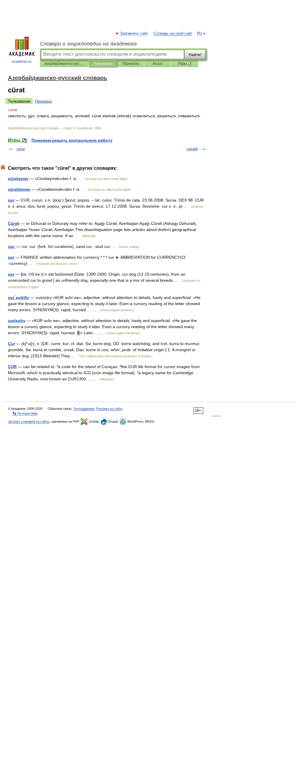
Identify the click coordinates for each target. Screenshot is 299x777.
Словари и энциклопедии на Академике (88, 44)
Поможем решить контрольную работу (72, 140)
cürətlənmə (19, 189)
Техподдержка (83, 408)
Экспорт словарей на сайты (28, 421)
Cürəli (14, 223)
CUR (12, 366)
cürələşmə (18, 178)
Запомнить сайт (134, 34)
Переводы (130, 64)
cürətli (192, 148)
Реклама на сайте (109, 408)
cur (11, 200)
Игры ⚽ (185, 64)
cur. (11, 246)
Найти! (195, 54)
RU (199, 34)
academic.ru (22, 62)
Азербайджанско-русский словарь (64, 64)
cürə (21, 148)
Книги (158, 64)
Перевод (43, 101)
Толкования (102, 64)
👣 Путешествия (24, 413)
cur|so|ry (16, 320)
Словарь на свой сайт (173, 34)
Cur (11, 343)
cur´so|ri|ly (18, 297)
